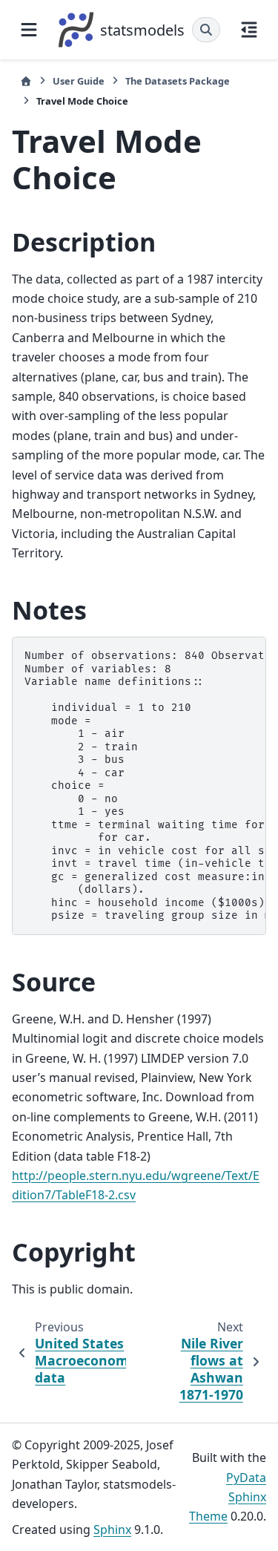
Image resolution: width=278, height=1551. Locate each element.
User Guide (79, 81)
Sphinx (112, 1529)
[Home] (26, 81)
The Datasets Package (177, 81)
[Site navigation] (29, 29)
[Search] (206, 29)
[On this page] (249, 29)
